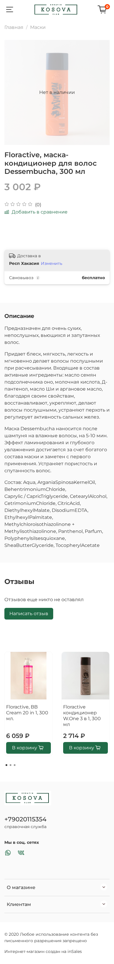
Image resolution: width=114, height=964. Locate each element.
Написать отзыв (28, 613)
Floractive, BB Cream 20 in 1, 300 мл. (27, 712)
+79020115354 (25, 819)
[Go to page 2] (10, 765)
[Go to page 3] (14, 765)
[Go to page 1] (6, 765)
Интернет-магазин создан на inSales (43, 951)
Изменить (51, 263)
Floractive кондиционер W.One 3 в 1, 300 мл (82, 715)
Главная (13, 27)
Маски (38, 27)
